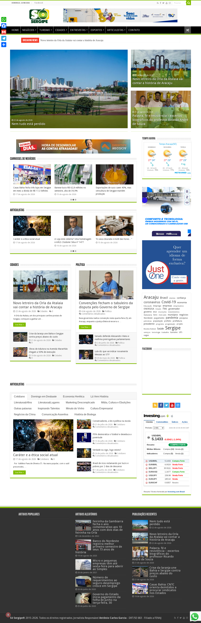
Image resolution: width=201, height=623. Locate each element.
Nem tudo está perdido (28, 124)
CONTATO (134, 30)
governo (148, 311)
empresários (178, 306)
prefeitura (177, 321)
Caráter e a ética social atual (26, 239)
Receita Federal (150, 329)
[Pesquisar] (188, 2)
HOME (15, 30)
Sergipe (173, 328)
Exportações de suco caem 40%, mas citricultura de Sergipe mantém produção (113, 190)
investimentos (173, 312)
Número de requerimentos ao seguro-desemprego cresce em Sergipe (106, 581)
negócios (183, 314)
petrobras (148, 321)
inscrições (162, 312)
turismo (174, 332)
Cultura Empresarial (101, 408)
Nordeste (148, 318)
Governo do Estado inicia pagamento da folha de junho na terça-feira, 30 (106, 598)
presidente (149, 323)
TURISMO (44, 30)
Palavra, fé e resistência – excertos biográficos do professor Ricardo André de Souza (160, 120)
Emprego (157, 306)
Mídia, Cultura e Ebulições (115, 402)
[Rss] (158, 3)
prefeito (167, 321)
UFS (180, 332)
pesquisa (183, 318)
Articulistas (17, 210)
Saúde (160, 328)
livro (155, 315)
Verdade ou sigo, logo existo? (107, 450)
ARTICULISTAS (115, 30)
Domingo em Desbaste (44, 396)
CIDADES (60, 30)
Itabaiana (148, 315)
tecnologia (156, 332)
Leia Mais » (19, 325)
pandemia (172, 317)
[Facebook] (160, 3)
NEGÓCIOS (28, 30)
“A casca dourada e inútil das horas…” (114, 239)
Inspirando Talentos (49, 408)
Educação (148, 306)
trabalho (165, 332)
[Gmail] (4, 32)
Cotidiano (19, 396)
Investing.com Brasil (176, 492)
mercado (162, 315)
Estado (158, 309)
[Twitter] (163, 3)
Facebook (39, 3)
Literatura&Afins (23, 402)
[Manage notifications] (8, 614)
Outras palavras (23, 408)
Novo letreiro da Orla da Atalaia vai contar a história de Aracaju (71, 40)
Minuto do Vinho (75, 408)
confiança (181, 298)
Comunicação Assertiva (55, 414)
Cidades (14, 265)
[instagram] (169, 3)
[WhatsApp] (4, 19)
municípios (173, 314)
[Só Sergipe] (39, 15)
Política (80, 265)
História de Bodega (85, 414)
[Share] (4, 44)
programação (170, 324)
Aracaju (151, 297)
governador (174, 308)
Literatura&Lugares (49, 402)
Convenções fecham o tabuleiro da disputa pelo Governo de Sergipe (106, 305)
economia (182, 302)
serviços (147, 332)
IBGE (155, 312)
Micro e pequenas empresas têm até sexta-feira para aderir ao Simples (108, 565)
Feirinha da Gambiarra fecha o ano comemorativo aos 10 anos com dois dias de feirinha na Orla (99, 527)
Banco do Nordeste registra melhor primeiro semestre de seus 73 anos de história (98, 546)
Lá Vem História (99, 396)
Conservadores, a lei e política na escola (111, 421)
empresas (167, 306)
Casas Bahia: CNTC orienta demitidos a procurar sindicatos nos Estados (162, 589)
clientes (172, 298)
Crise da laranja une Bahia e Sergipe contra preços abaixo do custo (164, 572)
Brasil (164, 297)
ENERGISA (149, 308)
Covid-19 (169, 302)
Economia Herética (73, 396)
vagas (146, 335)
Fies (165, 308)
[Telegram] (4, 38)
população (158, 321)
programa (160, 324)
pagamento (159, 318)
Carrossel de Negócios (22, 159)
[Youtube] (166, 3)
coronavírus (152, 302)
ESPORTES (96, 30)
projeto (180, 324)
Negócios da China (24, 414)
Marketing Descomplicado (80, 402)
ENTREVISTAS (78, 30)
